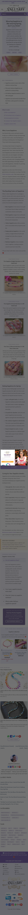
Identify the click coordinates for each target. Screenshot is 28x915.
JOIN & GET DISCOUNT (7, 461)
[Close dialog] (26, 450)
